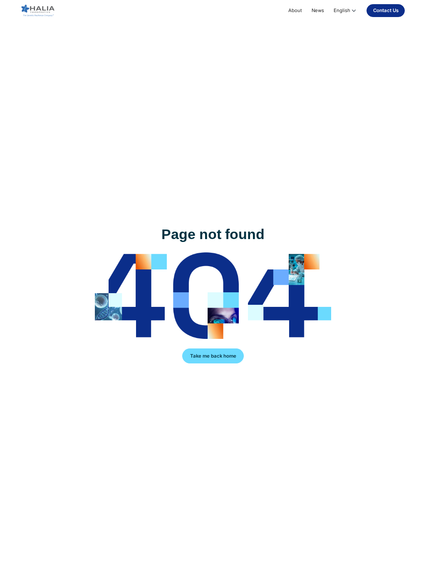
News (318, 10)
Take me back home (213, 356)
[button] (345, 10)
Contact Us (386, 10)
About (295, 10)
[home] (37, 11)
